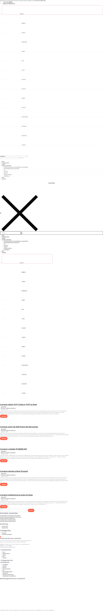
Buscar (1, 508)
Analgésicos (5, 564)
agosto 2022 (5, 527)
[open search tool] (19, 213)
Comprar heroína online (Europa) (14, 471)
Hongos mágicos (6, 568)
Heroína (4, 567)
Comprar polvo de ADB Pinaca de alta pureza (19, 427)
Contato (4, 557)
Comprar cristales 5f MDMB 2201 (13, 449)
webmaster (3, 406)
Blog (4, 556)
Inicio (4, 552)
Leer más (3, 416)
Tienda (4, 555)
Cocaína (5, 566)
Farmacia (3, 408)
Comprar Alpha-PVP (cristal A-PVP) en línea (18, 404)
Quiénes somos (6, 553)
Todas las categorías (10, 408)
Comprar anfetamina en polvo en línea (16, 495)
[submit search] (21, 233)
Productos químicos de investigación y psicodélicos (9, 575)
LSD (3, 570)
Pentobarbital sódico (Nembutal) (7, 572)
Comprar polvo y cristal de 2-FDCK (8, 519)
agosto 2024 (5, 526)
